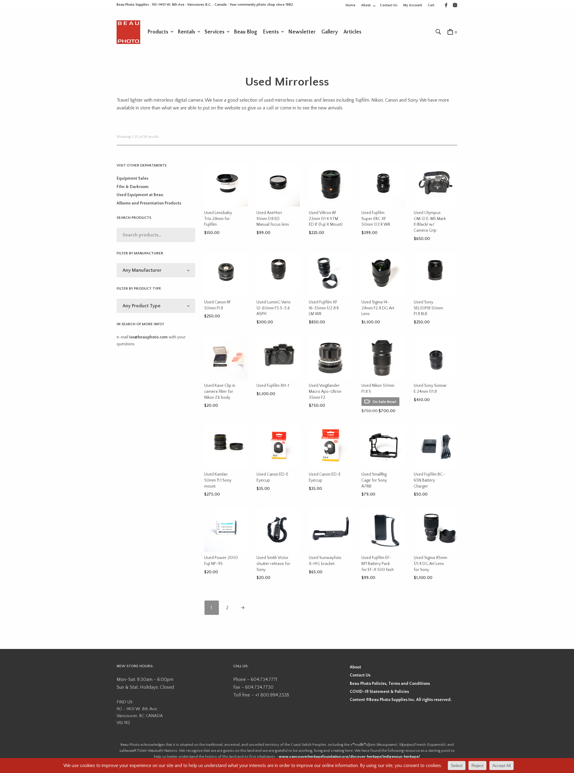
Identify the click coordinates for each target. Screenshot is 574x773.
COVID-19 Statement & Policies (379, 691)
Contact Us (389, 5)
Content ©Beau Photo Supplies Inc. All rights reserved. (401, 699)
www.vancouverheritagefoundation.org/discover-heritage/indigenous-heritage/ (349, 756)
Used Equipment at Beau (140, 195)
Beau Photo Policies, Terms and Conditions (390, 683)
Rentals (186, 32)
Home (350, 5)
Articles (352, 32)
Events (271, 32)
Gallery (329, 32)
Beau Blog (245, 32)
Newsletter (302, 32)
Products (157, 32)
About (366, 5)
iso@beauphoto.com (148, 337)
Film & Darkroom (133, 186)
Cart (431, 5)
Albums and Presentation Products (149, 203)
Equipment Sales (132, 178)
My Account (412, 5)
